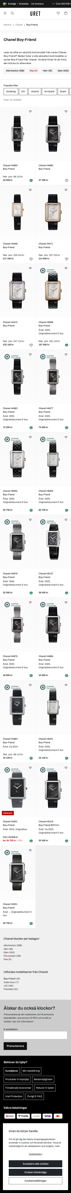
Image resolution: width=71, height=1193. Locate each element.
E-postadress (11, 1029)
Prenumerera (15, 1046)
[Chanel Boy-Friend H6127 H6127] (53, 542)
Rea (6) (34, 70)
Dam (6, 952)
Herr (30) (47, 70)
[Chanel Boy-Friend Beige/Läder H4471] (53, 212)
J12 (5, 985)
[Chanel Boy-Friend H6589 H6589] (53, 291)
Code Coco (9, 982)
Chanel (19, 25)
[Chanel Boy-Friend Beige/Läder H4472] (17, 291)
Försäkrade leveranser (18, 1087)
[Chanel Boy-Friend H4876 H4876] (17, 625)
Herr (6, 949)
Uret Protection (13, 1096)
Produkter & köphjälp (17, 1079)
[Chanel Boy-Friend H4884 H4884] (53, 625)
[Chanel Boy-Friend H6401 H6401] (53, 707)
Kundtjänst (11, 1070)
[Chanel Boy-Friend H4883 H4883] (17, 377)
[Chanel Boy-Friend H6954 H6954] (17, 459)
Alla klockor (10, 945)
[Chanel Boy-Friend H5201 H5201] (17, 790)
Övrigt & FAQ (34, 1096)
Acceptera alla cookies (35, 1163)
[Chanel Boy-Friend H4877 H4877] (53, 377)
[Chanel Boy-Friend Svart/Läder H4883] (17, 134)
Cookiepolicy (35, 1154)
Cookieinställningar (35, 1180)
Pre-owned (9, 956)
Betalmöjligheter (43, 1079)
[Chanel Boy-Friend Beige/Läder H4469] (17, 212)
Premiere (8, 989)
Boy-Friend (9, 978)
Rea (6, 959)
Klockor (7, 25)
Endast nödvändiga (36, 1172)
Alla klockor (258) (15, 70)
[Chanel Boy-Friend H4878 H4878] (17, 542)
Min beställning (31, 1070)
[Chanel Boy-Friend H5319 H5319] (53, 790)
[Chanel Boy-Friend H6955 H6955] (53, 459)
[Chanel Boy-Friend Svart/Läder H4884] (53, 134)
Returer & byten (45, 1087)
